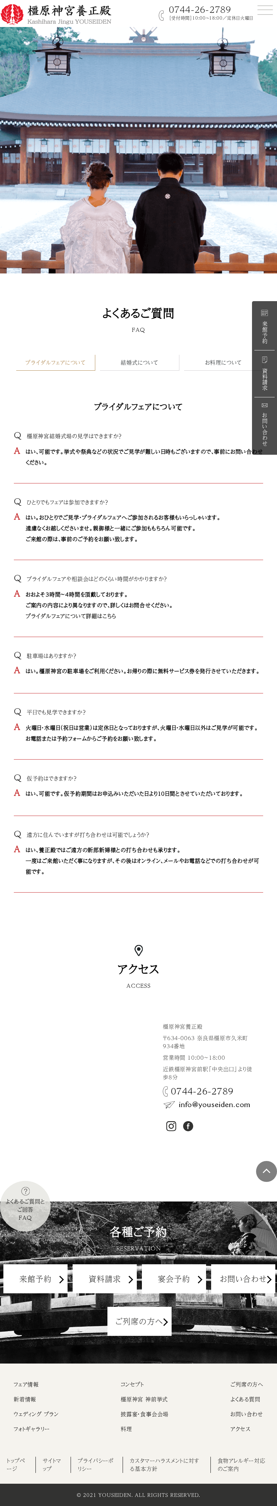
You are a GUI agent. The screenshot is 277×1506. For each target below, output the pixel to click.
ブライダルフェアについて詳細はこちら (71, 616)
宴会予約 (174, 1279)
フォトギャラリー (32, 1429)
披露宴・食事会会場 (145, 1414)
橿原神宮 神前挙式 (144, 1399)
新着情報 (25, 1399)
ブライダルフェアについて (55, 362)
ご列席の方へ (139, 1321)
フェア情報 (26, 1384)
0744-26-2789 (200, 9)
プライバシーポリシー (96, 1464)
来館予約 (264, 331)
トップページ (16, 1464)
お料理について (223, 362)
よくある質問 (245, 1399)
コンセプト (132, 1384)
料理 (126, 1429)
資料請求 (264, 378)
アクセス (240, 1429)
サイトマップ (52, 1464)
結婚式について (139, 362)
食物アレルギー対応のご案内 (242, 1464)
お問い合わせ (264, 429)
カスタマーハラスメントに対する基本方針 (164, 1464)
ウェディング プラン (36, 1414)
